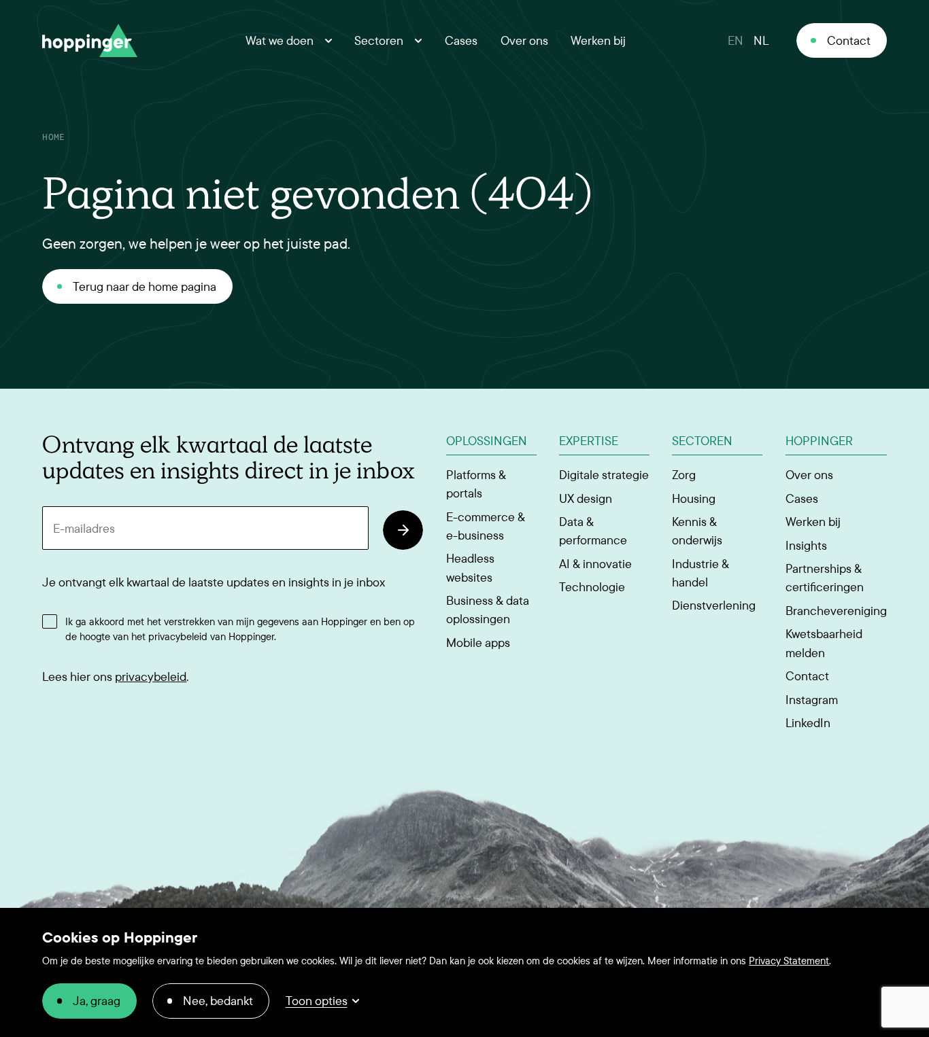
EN (735, 40)
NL (761, 40)
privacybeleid (150, 676)
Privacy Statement (789, 960)
